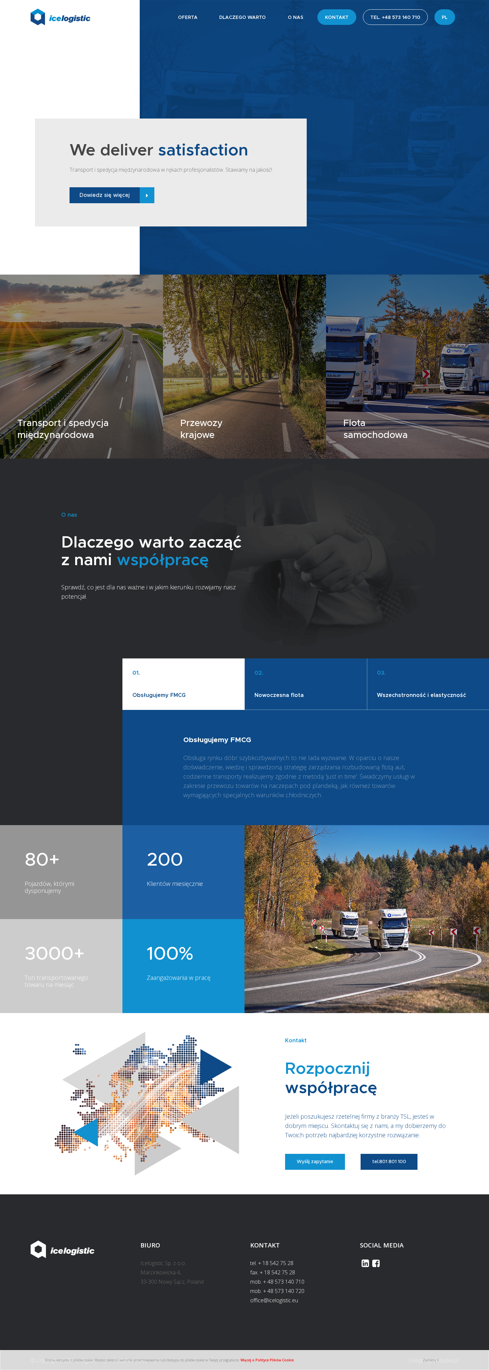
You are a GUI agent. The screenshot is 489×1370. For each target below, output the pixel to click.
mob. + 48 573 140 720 (277, 1291)
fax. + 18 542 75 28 (272, 1272)
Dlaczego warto (242, 17)
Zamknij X (431, 1360)
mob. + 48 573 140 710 (277, 1281)
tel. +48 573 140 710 (395, 17)
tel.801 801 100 (389, 1161)
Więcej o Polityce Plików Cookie (267, 1360)
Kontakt (337, 17)
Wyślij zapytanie (315, 1161)
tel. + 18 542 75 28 (271, 1263)
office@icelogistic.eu (274, 1300)
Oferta (188, 17)
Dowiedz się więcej (105, 195)
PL (444, 17)
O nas (295, 17)
